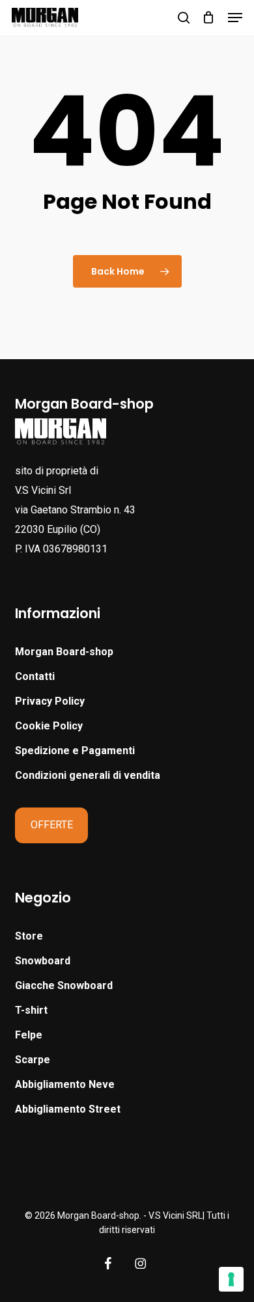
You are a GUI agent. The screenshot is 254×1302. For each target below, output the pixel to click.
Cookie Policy (49, 726)
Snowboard (42, 961)
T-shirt (31, 1010)
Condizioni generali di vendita (87, 775)
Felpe (28, 1035)
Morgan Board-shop (64, 651)
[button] (235, 17)
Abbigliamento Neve (65, 1084)
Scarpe (32, 1059)
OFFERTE (52, 825)
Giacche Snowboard (64, 985)
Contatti (35, 676)
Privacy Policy (50, 701)
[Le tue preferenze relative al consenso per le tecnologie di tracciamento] (231, 1279)
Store (29, 936)
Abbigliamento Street (67, 1109)
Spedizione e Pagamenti (75, 750)
